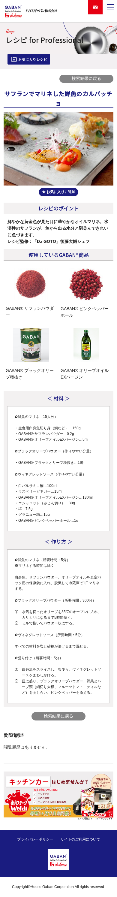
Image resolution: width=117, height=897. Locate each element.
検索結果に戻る (86, 78)
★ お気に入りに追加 (58, 192)
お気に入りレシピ (32, 59)
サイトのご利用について (80, 839)
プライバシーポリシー (35, 839)
